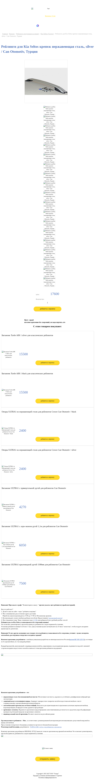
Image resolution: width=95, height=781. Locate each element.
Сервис (53, 12)
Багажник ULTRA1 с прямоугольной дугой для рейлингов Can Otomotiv (34, 488)
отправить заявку (47, 759)
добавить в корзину (47, 309)
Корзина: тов (50, 16)
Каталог (31, 12)
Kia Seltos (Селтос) (47, 34)
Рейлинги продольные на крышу (27, 34)
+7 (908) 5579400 (49, 19)
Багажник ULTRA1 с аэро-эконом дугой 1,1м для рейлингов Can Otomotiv (35, 526)
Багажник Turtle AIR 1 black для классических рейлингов (27, 373)
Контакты (60, 12)
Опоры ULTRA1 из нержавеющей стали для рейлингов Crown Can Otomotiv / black (39, 412)
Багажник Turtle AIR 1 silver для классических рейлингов (27, 335)
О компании (22, 12)
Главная (5, 34)
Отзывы (74, 12)
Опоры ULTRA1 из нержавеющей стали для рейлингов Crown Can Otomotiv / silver (39, 450)
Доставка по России (42, 12)
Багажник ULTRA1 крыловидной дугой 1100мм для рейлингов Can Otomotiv (36, 564)
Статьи (67, 12)
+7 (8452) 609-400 (49, 21)
